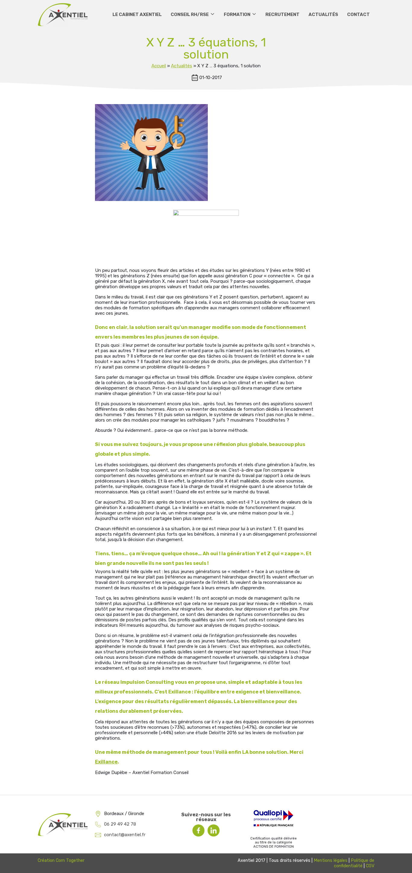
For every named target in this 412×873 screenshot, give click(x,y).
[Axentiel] (63, 14)
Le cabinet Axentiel (137, 14)
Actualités (323, 14)
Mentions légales (330, 860)
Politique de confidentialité (354, 863)
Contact (358, 14)
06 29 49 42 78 (120, 824)
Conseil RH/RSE (190, 14)
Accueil (158, 66)
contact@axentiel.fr (124, 834)
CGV (370, 865)
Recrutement (282, 14)
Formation (237, 14)
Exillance (106, 762)
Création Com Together (61, 860)
